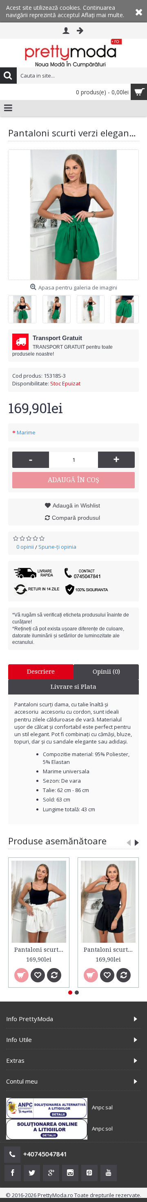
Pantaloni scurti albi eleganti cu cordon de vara (40, 949)
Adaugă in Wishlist (76, 505)
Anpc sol (102, 1128)
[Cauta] (8, 75)
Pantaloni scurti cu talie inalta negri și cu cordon (110, 949)
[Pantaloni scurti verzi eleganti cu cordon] (73, 214)
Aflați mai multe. (102, 15)
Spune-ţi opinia (57, 546)
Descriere (41, 671)
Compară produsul (76, 517)
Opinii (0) (106, 671)
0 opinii (25, 546)
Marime (26, 432)
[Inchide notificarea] (139, 11)
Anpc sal (102, 1107)
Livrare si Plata (73, 686)
